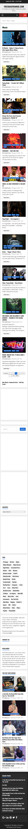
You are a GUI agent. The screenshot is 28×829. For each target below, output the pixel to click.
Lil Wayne (5, 593)
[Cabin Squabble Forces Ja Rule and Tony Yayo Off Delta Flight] (14, 754)
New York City (14, 599)
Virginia (5, 611)
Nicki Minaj (6, 602)
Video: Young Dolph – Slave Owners (14, 273)
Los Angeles (13, 593)
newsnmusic (6, 599)
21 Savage (5, 562)
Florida (13, 579)
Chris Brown (16, 576)
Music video (11, 596)
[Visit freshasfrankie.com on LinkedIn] (7, 818)
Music (13, 44)
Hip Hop (14, 582)
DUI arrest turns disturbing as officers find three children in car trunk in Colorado (13, 804)
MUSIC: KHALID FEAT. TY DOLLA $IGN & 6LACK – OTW (14, 345)
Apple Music (6, 568)
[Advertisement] (14, 453)
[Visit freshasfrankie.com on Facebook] (16, 818)
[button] (2, 15)
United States (6, 608)
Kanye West (15, 588)
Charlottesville (7, 576)
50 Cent (12, 562)
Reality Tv (19, 602)
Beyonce (15, 570)
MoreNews (10, 827)
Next (17, 375)
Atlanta (5, 570)
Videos (21, 44)
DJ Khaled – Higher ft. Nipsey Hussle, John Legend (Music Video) (14, 38)
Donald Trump (6, 579)
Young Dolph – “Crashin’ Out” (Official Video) (14, 73)
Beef (5, 246)
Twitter (14, 605)
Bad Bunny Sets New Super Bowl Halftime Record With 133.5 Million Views (12, 740)
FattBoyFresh (7, 698)
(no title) (4, 785)
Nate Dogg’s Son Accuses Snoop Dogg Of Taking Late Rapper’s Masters (12, 799)
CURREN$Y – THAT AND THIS (14, 141)
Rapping (12, 602)
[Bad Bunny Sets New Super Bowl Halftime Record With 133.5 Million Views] (14, 728)
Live (25, 15)
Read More (7, 62)
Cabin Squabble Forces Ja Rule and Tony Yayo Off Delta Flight (13, 765)
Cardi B (15, 573)
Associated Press (15, 568)
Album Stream (16, 565)
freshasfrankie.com (14, 6)
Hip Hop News (15, 110)
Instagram (14, 585)
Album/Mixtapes (7, 565)
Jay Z (4, 588)
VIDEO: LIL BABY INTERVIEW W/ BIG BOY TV (14, 174)
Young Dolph (12, 611)
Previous (6, 373)
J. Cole (20, 585)
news (17, 44)
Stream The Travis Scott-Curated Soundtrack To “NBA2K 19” (14, 106)
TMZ (9, 605)
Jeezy (8, 588)
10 (13, 375)
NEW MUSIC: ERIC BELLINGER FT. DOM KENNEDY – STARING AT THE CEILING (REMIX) (14, 306)
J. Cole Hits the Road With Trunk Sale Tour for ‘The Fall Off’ (12, 695)
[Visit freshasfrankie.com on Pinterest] (10, 818)
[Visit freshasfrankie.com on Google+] (4, 818)
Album (17, 562)
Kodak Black (16, 591)
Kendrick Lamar (7, 591)
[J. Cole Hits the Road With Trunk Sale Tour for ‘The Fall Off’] (14, 684)
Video (13, 608)
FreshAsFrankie (7, 52)
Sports (9, 111)
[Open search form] (17, 15)
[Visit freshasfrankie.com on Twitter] (14, 818)
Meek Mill (20, 593)
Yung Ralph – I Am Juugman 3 (14, 209)
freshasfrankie (7, 44)
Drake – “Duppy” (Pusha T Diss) (14, 242)
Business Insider (7, 573)
